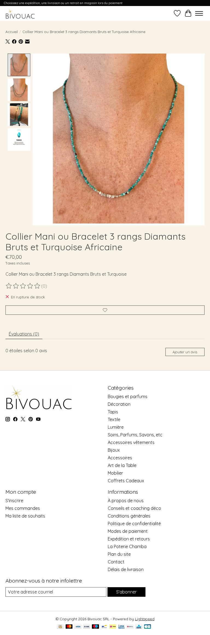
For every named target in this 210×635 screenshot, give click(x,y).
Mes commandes (22, 508)
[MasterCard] (69, 627)
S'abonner (126, 592)
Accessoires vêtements (131, 442)
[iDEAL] (112, 627)
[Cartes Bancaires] (147, 627)
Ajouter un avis (185, 352)
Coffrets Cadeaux (126, 480)
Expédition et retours (129, 539)
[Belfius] (130, 627)
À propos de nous (126, 500)
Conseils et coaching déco (134, 508)
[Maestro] (95, 627)
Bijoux (114, 450)
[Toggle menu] (199, 13)
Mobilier (115, 473)
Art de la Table (122, 465)
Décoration (119, 404)
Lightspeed (144, 619)
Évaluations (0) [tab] (24, 334)
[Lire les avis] (23, 286)
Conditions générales (129, 516)
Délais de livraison (126, 569)
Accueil (11, 32)
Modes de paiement (128, 531)
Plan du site (119, 554)
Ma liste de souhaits (25, 516)
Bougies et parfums (127, 396)
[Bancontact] (104, 627)
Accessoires (120, 457)
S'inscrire (14, 500)
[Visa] (77, 627)
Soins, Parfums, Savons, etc (135, 434)
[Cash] (60, 627)
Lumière (116, 427)
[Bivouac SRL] (20, 13)
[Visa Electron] (121, 627)
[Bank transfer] (86, 627)
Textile (114, 419)
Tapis (113, 411)
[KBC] (138, 627)
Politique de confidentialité (134, 523)
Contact (116, 562)
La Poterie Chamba (127, 546)
